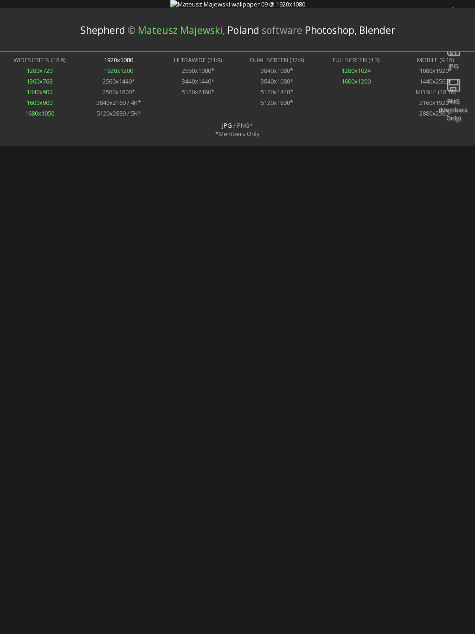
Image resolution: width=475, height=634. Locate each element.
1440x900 (39, 92)
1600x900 (39, 102)
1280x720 (39, 70)
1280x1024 (356, 70)
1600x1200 (356, 81)
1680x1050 (39, 113)
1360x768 (39, 81)
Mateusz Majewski (180, 30)
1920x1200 (118, 70)
